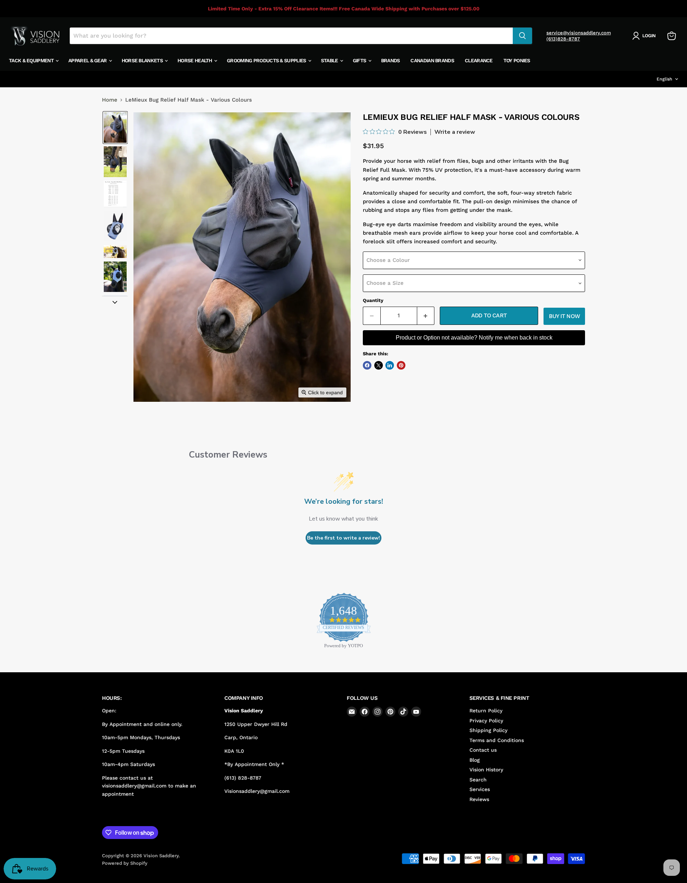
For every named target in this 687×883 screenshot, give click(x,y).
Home (109, 100)
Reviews (479, 799)
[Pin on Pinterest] (401, 365)
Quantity (373, 300)
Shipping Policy (488, 730)
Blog (474, 760)
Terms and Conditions (496, 740)
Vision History (486, 769)
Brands (390, 60)
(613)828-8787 (563, 39)
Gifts (360, 60)
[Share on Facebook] (367, 365)
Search (478, 779)
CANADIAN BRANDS (432, 60)
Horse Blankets (143, 60)
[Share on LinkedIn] (389, 365)
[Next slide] (115, 301)
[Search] (522, 36)
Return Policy (485, 710)
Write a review (454, 132)
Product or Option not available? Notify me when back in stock (474, 338)
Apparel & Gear (88, 60)
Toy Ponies (516, 60)
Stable (330, 60)
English (664, 79)
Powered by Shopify (124, 863)
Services (479, 789)
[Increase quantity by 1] (426, 316)
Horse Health (195, 60)
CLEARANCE (479, 60)
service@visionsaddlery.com (578, 32)
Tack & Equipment (32, 60)
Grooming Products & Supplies (267, 60)
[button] (645, 35)
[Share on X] (378, 365)
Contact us (483, 750)
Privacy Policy (486, 720)
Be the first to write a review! (343, 538)
